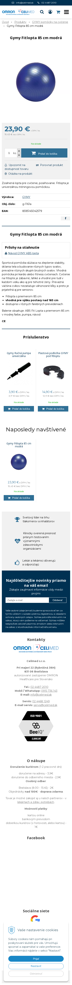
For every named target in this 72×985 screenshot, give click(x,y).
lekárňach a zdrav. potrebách (35, 802)
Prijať (36, 958)
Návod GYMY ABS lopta (23, 253)
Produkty (20, 22)
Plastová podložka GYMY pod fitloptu (53, 354)
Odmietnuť (36, 973)
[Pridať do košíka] (19, 409)
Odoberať (58, 600)
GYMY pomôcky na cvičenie (50, 22)
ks (14, 153)
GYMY (26, 197)
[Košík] (58, 12)
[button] (42, 12)
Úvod (5, 22)
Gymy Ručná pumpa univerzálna (19, 354)
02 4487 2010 (48, 2)
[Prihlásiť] (50, 12)
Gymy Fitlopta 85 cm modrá (18, 445)
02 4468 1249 (41, 701)
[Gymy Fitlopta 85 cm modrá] (36, 82)
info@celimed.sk (24, 2)
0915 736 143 (49, 690)
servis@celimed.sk (45, 705)
